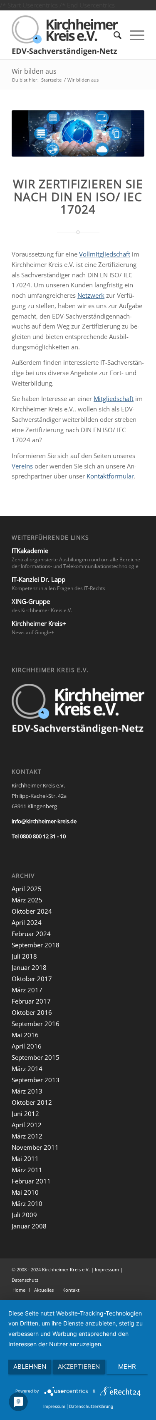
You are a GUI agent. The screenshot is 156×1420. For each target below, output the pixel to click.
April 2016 (27, 1046)
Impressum (107, 1269)
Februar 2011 (31, 1181)
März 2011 (27, 1170)
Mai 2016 (25, 1035)
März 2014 (27, 1068)
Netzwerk (90, 295)
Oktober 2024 (32, 911)
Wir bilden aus (34, 71)
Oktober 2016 (32, 1012)
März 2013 (27, 1091)
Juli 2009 (24, 1215)
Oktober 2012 (32, 1102)
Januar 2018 (29, 967)
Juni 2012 (25, 1113)
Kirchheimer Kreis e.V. (66, 1269)
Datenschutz (25, 1280)
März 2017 (27, 990)
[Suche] (113, 34)
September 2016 (35, 1023)
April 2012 (27, 1125)
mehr (127, 1366)
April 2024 (27, 922)
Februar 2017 (31, 1001)
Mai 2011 (25, 1158)
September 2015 (35, 1057)
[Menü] (132, 34)
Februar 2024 (31, 933)
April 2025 (27, 888)
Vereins (22, 466)
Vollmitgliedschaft (104, 254)
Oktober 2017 (32, 978)
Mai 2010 (25, 1192)
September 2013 (35, 1080)
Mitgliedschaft (114, 398)
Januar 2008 (29, 1226)
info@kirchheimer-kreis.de (44, 821)
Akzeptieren (79, 1366)
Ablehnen (29, 1366)
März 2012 (27, 1136)
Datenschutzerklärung (91, 1406)
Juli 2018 (24, 956)
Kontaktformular (110, 476)
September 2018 (35, 945)
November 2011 (35, 1147)
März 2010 (27, 1203)
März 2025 (27, 900)
